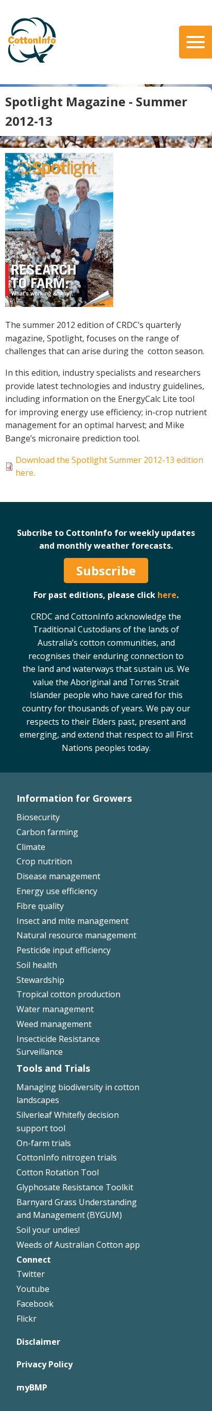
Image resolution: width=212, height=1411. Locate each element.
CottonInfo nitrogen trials (66, 1157)
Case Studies (40, 497)
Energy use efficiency (56, 891)
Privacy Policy (44, 1364)
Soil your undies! (48, 1229)
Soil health (36, 965)
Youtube (32, 1288)
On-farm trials (43, 1143)
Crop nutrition (44, 861)
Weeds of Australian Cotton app (78, 1244)
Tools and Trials (53, 1068)
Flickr (26, 1318)
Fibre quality (40, 906)
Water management (55, 1009)
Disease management (58, 876)
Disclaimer (38, 1341)
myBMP (31, 1387)
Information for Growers (74, 798)
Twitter (30, 1274)
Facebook (35, 1303)
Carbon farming (47, 832)
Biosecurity (38, 817)
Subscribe (106, 570)
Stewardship (40, 979)
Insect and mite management (72, 920)
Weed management (54, 1024)
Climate (30, 847)
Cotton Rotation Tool (57, 1172)
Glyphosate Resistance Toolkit (74, 1187)
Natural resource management (76, 935)
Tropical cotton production (68, 994)
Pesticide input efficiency (63, 950)
